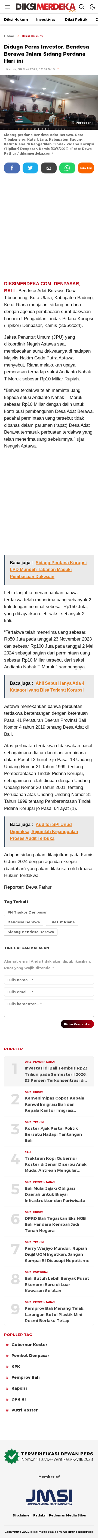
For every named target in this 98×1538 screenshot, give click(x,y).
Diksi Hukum (32, 36)
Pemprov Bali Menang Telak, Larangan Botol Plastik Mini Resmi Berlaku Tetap (54, 1314)
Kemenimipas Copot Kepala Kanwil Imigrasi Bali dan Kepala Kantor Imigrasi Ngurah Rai (54, 1104)
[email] (49, 168)
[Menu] (7, 7)
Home (9, 36)
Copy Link (85, 168)
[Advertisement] (49, 227)
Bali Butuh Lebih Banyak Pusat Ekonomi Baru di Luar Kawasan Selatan (57, 1284)
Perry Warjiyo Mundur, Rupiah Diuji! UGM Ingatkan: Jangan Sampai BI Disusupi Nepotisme (57, 1254)
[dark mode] (92, 6)
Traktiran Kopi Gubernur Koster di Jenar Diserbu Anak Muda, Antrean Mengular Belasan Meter (56, 1165)
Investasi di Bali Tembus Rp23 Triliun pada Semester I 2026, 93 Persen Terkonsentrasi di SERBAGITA (56, 1074)
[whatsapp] (67, 168)
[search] (81, 6)
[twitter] (30, 168)
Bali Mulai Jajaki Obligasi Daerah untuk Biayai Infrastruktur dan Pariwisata (55, 1194)
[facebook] (12, 168)
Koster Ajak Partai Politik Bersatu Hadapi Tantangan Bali (53, 1134)
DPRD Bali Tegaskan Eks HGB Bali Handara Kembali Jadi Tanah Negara (55, 1224)
